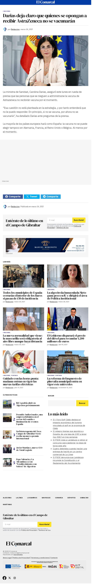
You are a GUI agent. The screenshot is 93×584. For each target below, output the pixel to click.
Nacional (7, 11)
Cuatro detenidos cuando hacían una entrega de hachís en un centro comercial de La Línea (70, 451)
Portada (14, 375)
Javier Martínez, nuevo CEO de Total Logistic (29, 449)
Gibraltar (84, 498)
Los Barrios (32, 498)
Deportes (71, 498)
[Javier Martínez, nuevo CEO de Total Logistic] (7, 449)
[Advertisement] (20, 161)
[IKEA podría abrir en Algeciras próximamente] (7, 404)
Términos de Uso (62, 227)
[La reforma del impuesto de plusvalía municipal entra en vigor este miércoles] (67, 362)
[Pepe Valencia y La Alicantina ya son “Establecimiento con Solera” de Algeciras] (7, 462)
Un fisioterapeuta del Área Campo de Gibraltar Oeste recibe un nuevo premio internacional (28, 435)
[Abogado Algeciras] (45, 245)
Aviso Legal (7, 558)
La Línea (19, 498)
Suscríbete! (79, 220)
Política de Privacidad (29, 530)
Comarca (59, 498)
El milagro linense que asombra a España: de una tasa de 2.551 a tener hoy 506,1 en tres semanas (70, 434)
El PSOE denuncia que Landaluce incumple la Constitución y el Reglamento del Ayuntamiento (68, 460)
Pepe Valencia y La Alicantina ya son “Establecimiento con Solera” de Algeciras (26, 463)
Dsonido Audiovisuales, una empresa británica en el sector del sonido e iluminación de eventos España (29, 419)
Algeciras (7, 498)
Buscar (51, 396)
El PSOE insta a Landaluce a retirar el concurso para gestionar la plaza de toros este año (70, 443)
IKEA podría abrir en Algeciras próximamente (28, 404)
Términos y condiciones (40, 558)
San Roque (46, 498)
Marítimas (7, 504)
